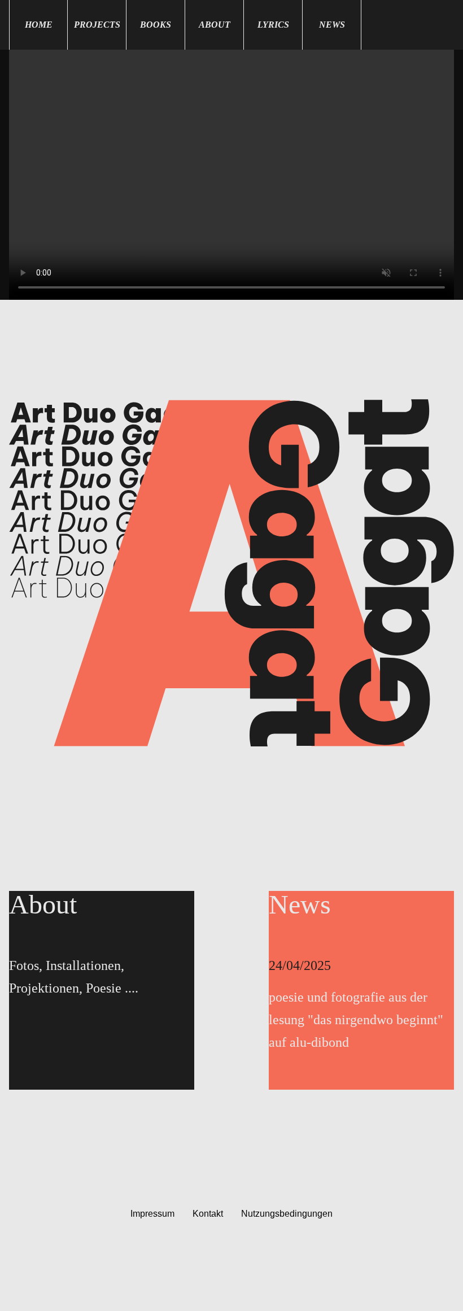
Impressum (152, 1213)
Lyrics (273, 24)
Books (155, 24)
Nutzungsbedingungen (287, 1213)
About (214, 24)
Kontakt (208, 1213)
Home (39, 24)
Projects (97, 24)
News (332, 24)
